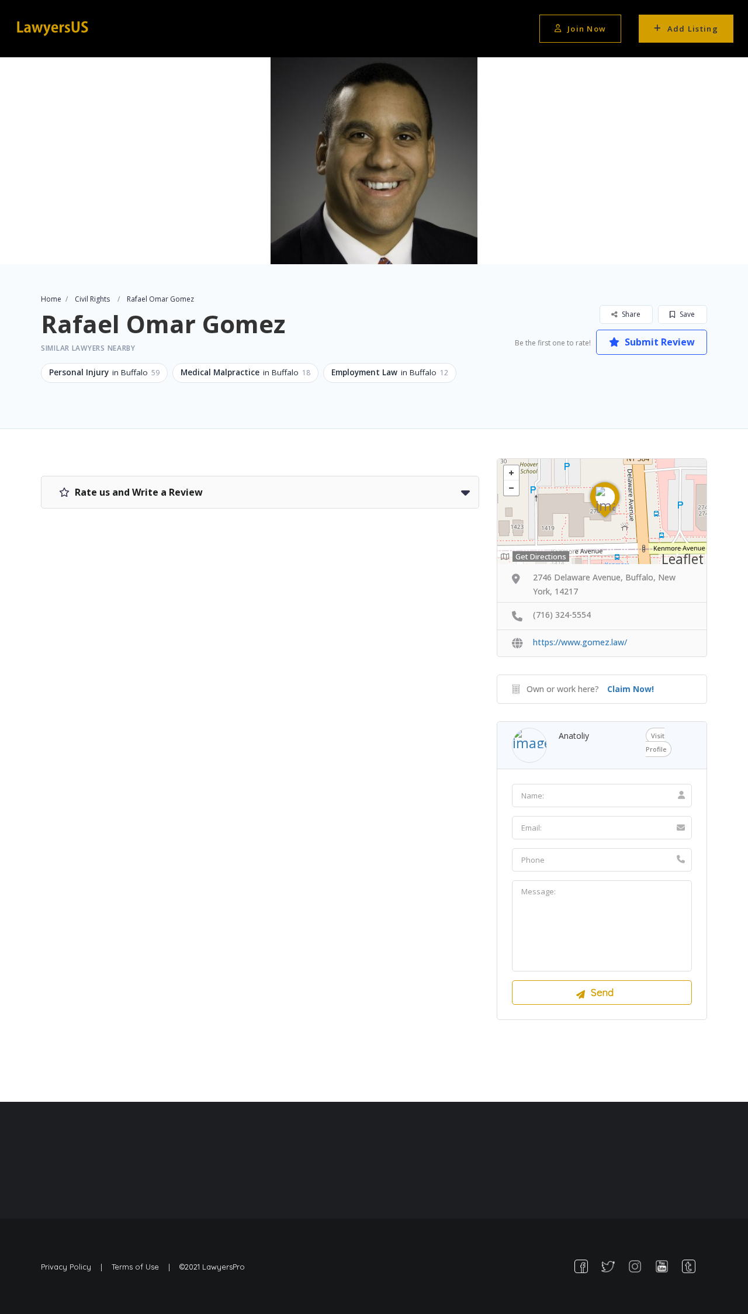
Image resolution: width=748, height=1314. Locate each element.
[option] (374, 160)
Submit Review (658, 342)
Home (51, 299)
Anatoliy (574, 735)
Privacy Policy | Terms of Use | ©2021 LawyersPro (143, 1266)
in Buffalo (104, 372)
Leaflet (683, 558)
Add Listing (692, 28)
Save (686, 314)
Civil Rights (92, 299)
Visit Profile (656, 742)
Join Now (586, 28)
